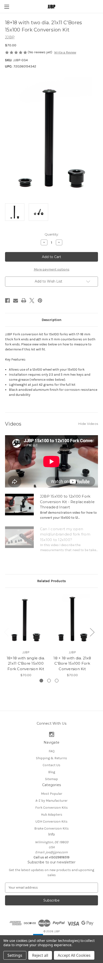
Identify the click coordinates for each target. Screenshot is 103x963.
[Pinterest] (40, 300)
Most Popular (51, 794)
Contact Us (51, 765)
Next (92, 632)
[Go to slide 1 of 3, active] (41, 680)
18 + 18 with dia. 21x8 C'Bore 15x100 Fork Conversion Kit (72, 663)
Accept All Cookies (74, 955)
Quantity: (52, 234)
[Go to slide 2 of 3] (49, 680)
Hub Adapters (51, 815)
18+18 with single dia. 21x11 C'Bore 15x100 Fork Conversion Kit (26, 663)
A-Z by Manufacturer (51, 801)
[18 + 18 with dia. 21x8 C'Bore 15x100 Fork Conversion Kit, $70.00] (72, 620)
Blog (51, 772)
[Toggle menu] (6, 6)
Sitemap (51, 779)
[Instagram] (51, 734)
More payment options (51, 269)
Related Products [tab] (51, 581)
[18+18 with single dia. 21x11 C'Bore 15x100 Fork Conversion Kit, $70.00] (26, 620)
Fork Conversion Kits (51, 808)
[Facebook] (7, 300)
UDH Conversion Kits (51, 821)
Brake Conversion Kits (51, 828)
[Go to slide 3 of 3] (56, 680)
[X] (31, 300)
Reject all (40, 955)
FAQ (52, 751)
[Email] (15, 300)
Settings (14, 955)
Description (51, 320)
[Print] (23, 300)
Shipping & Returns (51, 758)
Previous (6, 632)
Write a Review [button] (65, 52)
